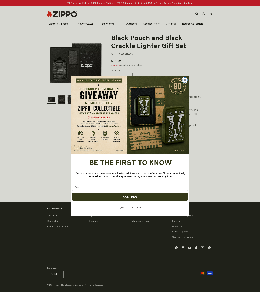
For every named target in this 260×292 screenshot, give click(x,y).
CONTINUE (130, 196)
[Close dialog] (184, 80)
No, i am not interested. (130, 207)
